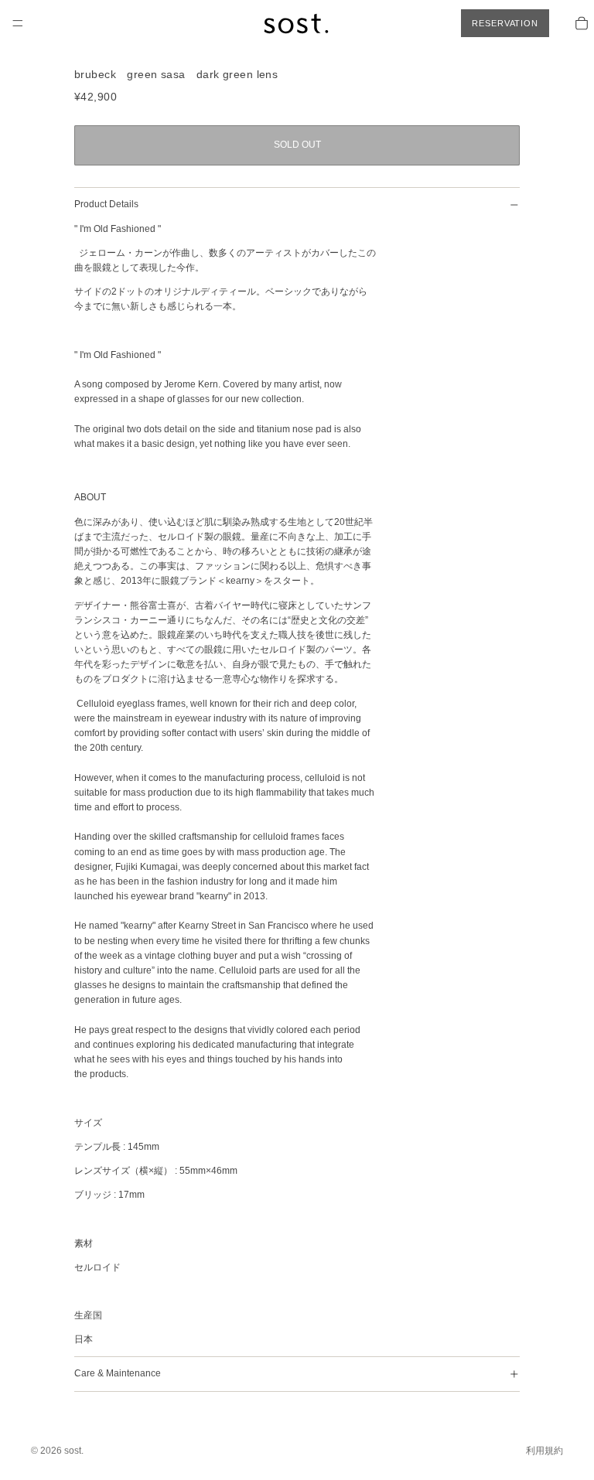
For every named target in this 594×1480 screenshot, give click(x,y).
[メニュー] (18, 23)
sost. (74, 1450)
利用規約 (544, 1450)
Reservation (505, 23)
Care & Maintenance (117, 1373)
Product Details (106, 204)
